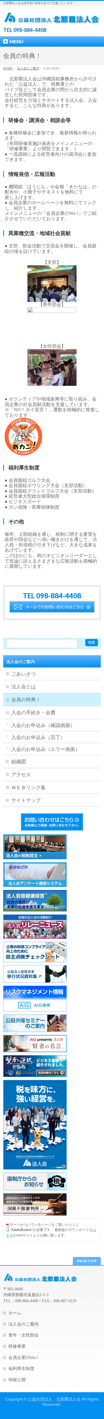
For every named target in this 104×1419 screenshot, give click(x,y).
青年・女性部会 (23, 1335)
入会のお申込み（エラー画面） (45, 749)
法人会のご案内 (20, 661)
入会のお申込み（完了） (38, 737)
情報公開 (17, 1379)
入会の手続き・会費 (33, 712)
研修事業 (17, 1346)
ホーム (14, 1313)
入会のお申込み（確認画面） (43, 725)
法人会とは (23, 686)
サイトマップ (26, 800)
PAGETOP (86, 1261)
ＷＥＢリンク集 (28, 787)
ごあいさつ (23, 674)
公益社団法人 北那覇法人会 (54, 1399)
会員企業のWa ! (23, 1357)
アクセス (21, 774)
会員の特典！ (26, 699)
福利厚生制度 (21, 1368)
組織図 (18, 761)
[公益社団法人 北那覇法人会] (52, 18)
